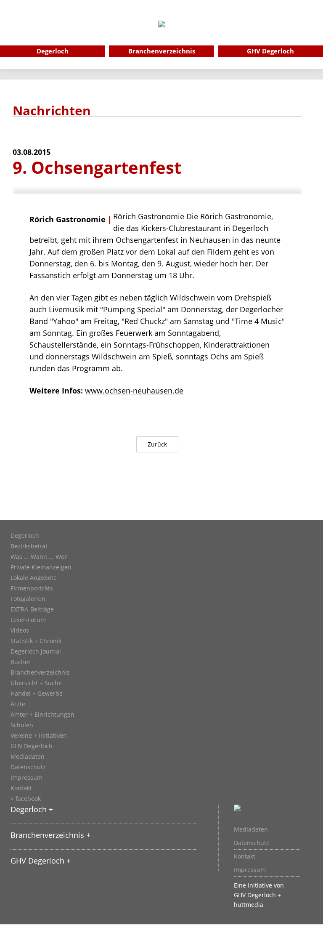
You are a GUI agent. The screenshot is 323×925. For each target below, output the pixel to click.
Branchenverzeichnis (40, 672)
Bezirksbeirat (29, 546)
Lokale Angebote (34, 578)
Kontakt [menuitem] (244, 856)
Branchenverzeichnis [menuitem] (161, 51)
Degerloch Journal (36, 651)
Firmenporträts (32, 588)
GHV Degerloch (32, 746)
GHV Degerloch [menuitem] (270, 51)
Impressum (26, 777)
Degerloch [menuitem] (53, 51)
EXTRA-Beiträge (32, 609)
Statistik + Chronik (36, 641)
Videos (20, 630)
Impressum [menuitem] (250, 870)
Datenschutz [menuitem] (251, 843)
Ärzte (18, 704)
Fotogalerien (28, 599)
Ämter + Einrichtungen (42, 714)
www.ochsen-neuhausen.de (134, 390)
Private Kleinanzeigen (41, 567)
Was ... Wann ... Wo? (39, 557)
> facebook (26, 799)
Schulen (22, 725)
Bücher (21, 662)
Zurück (157, 444)
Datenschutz (28, 767)
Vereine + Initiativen (39, 735)
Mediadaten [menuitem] (251, 829)
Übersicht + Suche (36, 683)
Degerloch (25, 536)
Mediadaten (28, 756)
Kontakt (21, 788)
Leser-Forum (28, 620)
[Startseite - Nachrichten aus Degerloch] (161, 35)
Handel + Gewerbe (37, 693)
